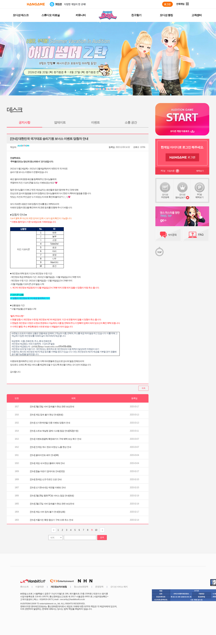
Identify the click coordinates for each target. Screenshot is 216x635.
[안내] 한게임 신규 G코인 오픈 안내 (45, 479)
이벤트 (95, 122)
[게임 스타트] (182, 115)
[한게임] (36, 4)
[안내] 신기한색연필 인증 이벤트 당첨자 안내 (50, 422)
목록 (143, 388)
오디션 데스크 (21, 15)
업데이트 (60, 122)
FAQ (196, 235)
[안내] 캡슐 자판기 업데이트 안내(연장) (47, 471)
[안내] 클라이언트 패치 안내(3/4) (44, 455)
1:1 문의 (168, 235)
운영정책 (99, 586)
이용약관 (39, 586)
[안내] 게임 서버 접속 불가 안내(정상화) (47, 512)
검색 (102, 537)
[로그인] (167, 4)
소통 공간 (131, 122)
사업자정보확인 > (101, 596)
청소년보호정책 (81, 586)
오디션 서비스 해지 (119, 586)
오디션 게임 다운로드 (182, 131)
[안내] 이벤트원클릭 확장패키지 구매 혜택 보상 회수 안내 (55, 439)
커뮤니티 (81, 15)
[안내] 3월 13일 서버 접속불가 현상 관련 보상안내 (52, 406)
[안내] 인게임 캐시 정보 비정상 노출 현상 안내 (50, 447)
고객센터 (197, 15)
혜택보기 (200, 171)
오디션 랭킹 (166, 15)
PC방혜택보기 (199, 196)
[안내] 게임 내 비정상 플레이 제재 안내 (47, 463)
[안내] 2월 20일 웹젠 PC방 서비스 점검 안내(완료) (52, 495)
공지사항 (24, 122)
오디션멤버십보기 (180, 196)
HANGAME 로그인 (182, 157)
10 (96, 530)
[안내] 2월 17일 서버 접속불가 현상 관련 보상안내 (52, 503)
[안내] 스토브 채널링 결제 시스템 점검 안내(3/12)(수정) (54, 431)
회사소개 (24, 586)
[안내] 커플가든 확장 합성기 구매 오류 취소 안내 (51, 520)
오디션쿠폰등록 (165, 196)
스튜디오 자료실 (51, 15)
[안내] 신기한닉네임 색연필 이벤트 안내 (47, 487)
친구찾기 (136, 15)
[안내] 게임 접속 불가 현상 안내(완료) (46, 414)
